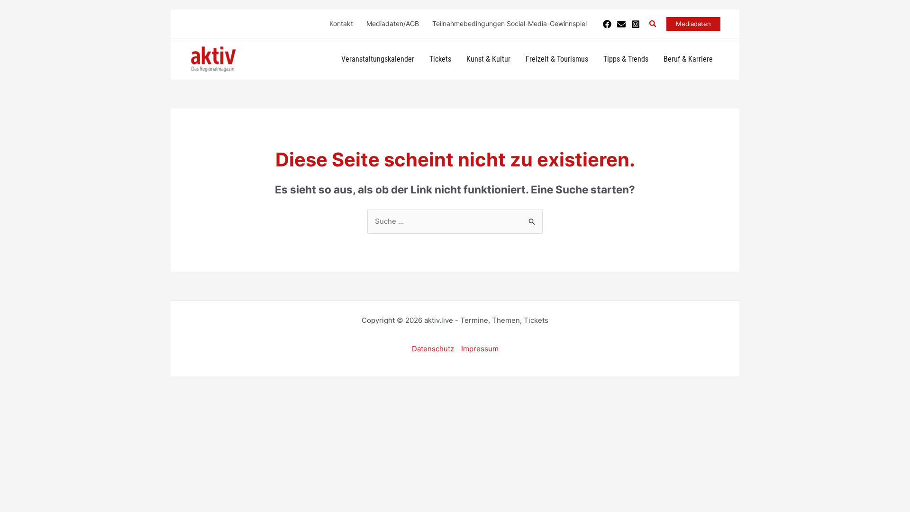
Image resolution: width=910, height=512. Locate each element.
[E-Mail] (621, 24)
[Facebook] (607, 24)
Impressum (480, 348)
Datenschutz (433, 348)
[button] (653, 23)
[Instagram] (635, 24)
